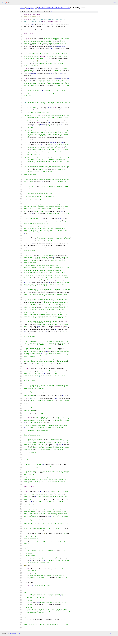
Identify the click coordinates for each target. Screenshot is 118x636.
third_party (30, 8)
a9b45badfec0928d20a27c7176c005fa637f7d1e (54, 8)
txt (111, 633)
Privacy (14, 633)
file (52, 11)
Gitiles (9, 633)
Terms (18, 633)
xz (36, 8)
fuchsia (22, 8)
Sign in (114, 2)
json (115, 633)
